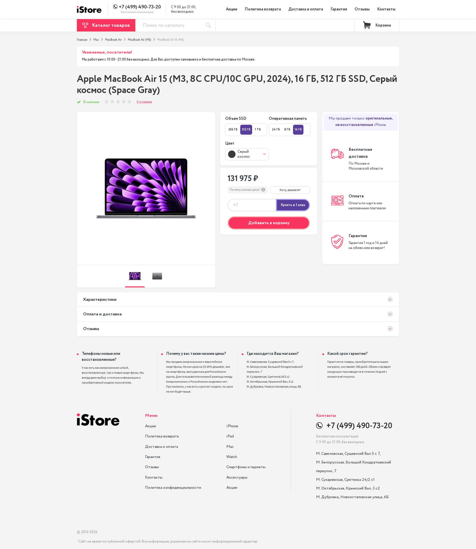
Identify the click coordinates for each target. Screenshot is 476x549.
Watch (231, 457)
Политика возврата (263, 9)
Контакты (386, 9)
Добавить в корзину (269, 223)
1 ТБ (258, 129)
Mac (230, 447)
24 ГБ (276, 129)
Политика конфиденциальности (173, 487)
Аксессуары (236, 477)
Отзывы (362, 9)
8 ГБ (287, 129)
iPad (230, 436)
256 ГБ (233, 129)
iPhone (232, 426)
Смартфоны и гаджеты (246, 467)
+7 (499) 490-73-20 (140, 7)
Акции (231, 9)
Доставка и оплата (305, 9)
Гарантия (338, 9)
